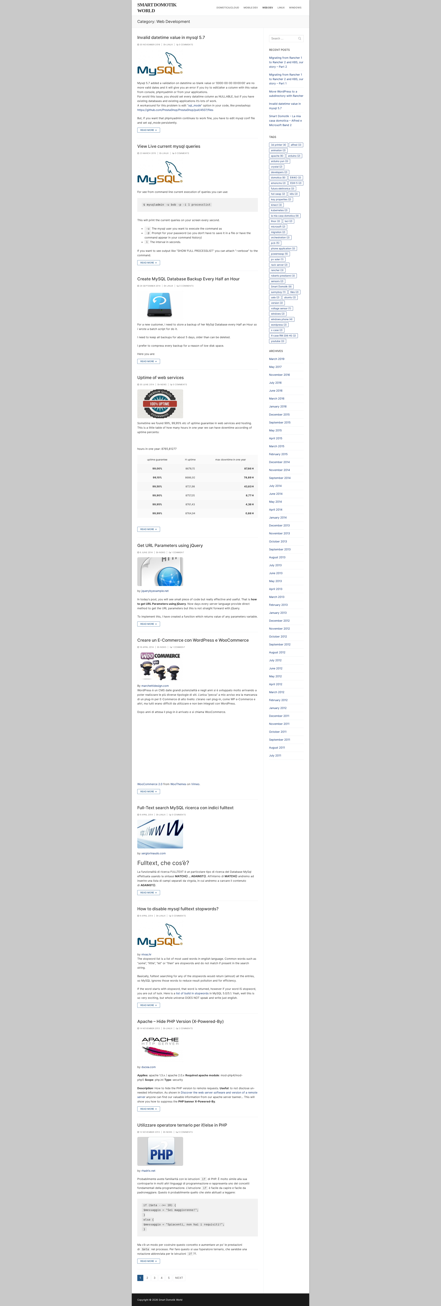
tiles (294, 292)
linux (275, 221)
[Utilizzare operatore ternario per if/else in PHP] (160, 1151)
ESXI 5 (295, 183)
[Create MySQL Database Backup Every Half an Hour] (160, 305)
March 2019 (276, 359)
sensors (277, 281)
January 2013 (278, 612)
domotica (278, 177)
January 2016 (278, 406)
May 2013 (275, 581)
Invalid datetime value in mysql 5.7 (171, 37)
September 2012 (280, 644)
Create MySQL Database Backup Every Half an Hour (188, 278)
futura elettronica (282, 188)
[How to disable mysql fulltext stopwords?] (160, 935)
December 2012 (279, 620)
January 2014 (278, 517)
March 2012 (276, 692)
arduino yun (279, 161)
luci (288, 221)
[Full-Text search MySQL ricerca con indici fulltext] (160, 834)
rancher (277, 270)
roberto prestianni (283, 275)
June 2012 (276, 668)
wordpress (279, 324)
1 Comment (177, 552)
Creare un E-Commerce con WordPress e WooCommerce (193, 640)
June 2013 (276, 573)
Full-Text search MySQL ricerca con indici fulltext (185, 807)
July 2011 (275, 755)
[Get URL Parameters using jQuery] (160, 571)
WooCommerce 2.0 (149, 784)
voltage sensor (281, 308)
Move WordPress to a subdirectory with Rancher (286, 94)
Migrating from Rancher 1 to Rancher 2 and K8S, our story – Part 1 (286, 79)
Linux (169, 44)
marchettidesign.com (155, 685)
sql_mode (194, 105)
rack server (279, 264)
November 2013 (279, 533)
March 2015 (276, 446)
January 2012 (278, 708)
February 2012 (278, 700)
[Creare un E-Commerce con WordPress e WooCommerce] (160, 666)
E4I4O (295, 177)
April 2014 (275, 509)
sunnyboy (278, 292)
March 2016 (276, 398)
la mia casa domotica (285, 215)
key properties (281, 199)
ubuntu (290, 297)
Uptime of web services (160, 377)
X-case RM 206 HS (283, 335)
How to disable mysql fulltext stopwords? (178, 908)
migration (278, 232)
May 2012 (275, 676)
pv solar (277, 259)
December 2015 (279, 414)
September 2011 (279, 739)
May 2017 (275, 367)
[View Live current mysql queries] (160, 172)
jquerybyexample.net (155, 591)
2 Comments (185, 1028)
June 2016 (276, 390)
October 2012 (278, 636)
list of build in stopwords (192, 993)
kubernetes (279, 210)
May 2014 (275, 501)
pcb (275, 242)
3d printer (278, 144)
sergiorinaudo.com (153, 853)
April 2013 (275, 589)
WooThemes (178, 784)
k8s (294, 193)
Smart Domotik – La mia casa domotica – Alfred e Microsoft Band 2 (285, 120)
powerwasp (279, 253)
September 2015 (280, 422)
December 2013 (279, 525)
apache (277, 155)
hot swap (278, 193)
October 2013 (278, 541)
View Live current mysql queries (168, 146)
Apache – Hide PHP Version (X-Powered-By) (180, 1021)
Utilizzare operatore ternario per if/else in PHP (182, 1125)
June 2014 (276, 493)
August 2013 (277, 557)
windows (278, 313)
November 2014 (279, 470)
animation (278, 150)
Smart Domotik (281, 286)
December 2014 (279, 462)
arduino (294, 155)
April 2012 (275, 684)
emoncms (278, 183)
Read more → (148, 130)
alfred (296, 144)
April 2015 (275, 438)
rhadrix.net (148, 1170)
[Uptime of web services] (160, 403)
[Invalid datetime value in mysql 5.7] (160, 63)
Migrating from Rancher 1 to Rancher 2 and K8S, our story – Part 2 (286, 62)
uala (275, 297)
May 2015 (275, 430)
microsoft (278, 226)
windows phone (282, 319)
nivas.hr (146, 954)
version (277, 302)
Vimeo (195, 784)
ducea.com (148, 1067)
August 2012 (277, 652)
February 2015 (278, 454)
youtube (277, 341)
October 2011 (277, 731)
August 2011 (277, 747)
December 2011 (279, 716)
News (163, 384)
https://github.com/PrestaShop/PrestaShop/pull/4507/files (175, 110)
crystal (276, 166)
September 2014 (280, 478)
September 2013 (280, 549)
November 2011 (279, 723)
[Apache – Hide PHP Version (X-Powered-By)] (160, 1047)
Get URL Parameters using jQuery (170, 545)
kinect (276, 204)
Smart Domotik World (156, 7)
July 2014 (275, 486)
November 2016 (279, 374)
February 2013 (278, 605)
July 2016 (275, 382)
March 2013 (276, 597)
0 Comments (185, 44)
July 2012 (275, 660)
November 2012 (279, 628)
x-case (277, 330)
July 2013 (275, 565)
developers (279, 172)
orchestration (280, 237)
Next (179, 1277)
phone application (283, 248)
